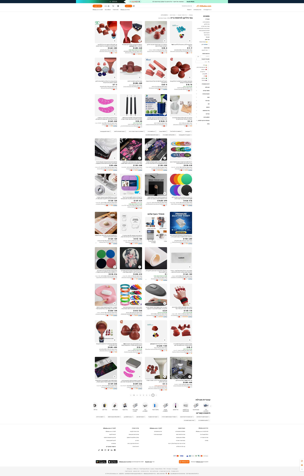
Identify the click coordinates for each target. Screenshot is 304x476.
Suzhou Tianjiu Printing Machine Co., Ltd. (157, 51)
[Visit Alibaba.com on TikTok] (99, 450)
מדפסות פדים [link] (164, 15)
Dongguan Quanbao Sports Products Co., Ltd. (106, 314)
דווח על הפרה (136, 446)
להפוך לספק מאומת (111, 440)
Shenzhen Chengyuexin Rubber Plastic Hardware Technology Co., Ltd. (181, 204)
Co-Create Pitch (204, 434)
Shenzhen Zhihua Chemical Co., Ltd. (108, 51)
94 (134, 395)
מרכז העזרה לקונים (134, 431)
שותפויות (113, 443)
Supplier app (148, 461)
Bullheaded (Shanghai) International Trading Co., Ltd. (156, 204)
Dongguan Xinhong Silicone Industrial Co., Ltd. (156, 124)
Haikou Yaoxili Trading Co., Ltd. (134, 206)
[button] (134, 6)
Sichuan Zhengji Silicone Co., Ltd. (109, 88)
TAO (164, 468)
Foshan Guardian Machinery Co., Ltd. (183, 89)
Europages (175, 468)
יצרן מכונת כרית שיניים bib (186, 416)
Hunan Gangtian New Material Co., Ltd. (132, 86)
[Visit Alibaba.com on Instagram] (105, 450)
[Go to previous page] (156, 395)
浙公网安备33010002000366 (177, 473)
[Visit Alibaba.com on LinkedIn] (112, 450)
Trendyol (169, 468)
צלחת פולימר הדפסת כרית (168, 134)
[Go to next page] (130, 395)
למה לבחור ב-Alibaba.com (202, 431)
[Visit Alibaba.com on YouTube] (102, 450)
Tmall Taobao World (144, 468)
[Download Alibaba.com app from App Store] (113, 461)
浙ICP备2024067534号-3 (192, 473)
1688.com (135, 468)
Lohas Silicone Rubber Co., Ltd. (109, 124)
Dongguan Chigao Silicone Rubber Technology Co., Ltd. (106, 277)
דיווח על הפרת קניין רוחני (133, 443)
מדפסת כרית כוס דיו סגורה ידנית (136, 131)
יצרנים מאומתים (158, 431)
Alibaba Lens (199, 461)
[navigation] (202, 205)
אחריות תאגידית (204, 437)
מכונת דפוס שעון (140, 416)
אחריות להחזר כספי (180, 434)
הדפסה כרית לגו (99, 416)
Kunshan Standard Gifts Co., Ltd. (159, 168)
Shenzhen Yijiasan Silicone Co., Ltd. (133, 52)
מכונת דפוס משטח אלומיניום (152, 134)
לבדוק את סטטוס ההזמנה (110, 437)
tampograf (187, 131)
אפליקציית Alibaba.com (125, 461)
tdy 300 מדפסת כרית (203, 420)
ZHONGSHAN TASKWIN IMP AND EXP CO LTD (131, 314)
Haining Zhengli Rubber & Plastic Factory (182, 242)
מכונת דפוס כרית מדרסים (202, 416)
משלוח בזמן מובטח (180, 437)
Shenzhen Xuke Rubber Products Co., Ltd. (132, 277)
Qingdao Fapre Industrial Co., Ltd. (159, 278)
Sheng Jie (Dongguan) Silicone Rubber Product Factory (106, 204)
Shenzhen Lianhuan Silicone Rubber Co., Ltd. (181, 51)
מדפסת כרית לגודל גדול (175, 131)
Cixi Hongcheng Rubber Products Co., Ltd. (156, 315)
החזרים (137, 440)
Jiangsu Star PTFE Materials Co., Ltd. (108, 242)
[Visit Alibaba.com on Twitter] (108, 450)
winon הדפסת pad (128, 416)
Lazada (152, 468)
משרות (206, 440)
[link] (302, 461)
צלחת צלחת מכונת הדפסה (113, 416)
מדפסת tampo (162, 131)
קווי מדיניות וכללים (180, 446)
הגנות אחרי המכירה (180, 440)
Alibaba (191, 15)
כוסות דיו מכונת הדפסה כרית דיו (169, 416)
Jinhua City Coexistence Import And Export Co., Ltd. (181, 315)
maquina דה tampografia (184, 134)
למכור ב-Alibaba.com (111, 431)
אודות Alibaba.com (203, 428)
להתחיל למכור (112, 434)
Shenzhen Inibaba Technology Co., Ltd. (182, 124)
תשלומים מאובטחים (180, 431)
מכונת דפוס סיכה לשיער (119, 131)
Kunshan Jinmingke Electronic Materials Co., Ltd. (131, 125)
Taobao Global (158, 468)
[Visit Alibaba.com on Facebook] (115, 450)
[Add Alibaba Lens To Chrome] (184, 461)
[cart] (113, 6)
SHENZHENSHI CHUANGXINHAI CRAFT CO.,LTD (181, 277)
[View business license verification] (166, 473)
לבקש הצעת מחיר (158, 434)
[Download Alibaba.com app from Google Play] (101, 461)
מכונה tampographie (104, 131)
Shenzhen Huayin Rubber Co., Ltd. (133, 242)
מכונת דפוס (172, 15)
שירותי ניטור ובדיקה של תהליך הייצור (176, 443)
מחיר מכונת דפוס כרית (189, 420)
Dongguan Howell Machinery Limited (158, 88)
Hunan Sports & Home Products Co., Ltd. (107, 168)
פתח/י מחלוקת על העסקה (133, 437)
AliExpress (129, 468)
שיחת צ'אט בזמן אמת (134, 434)
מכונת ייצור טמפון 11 (152, 416)
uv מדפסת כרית (151, 131)
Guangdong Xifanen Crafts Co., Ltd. (183, 168)
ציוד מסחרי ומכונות (182, 15)
